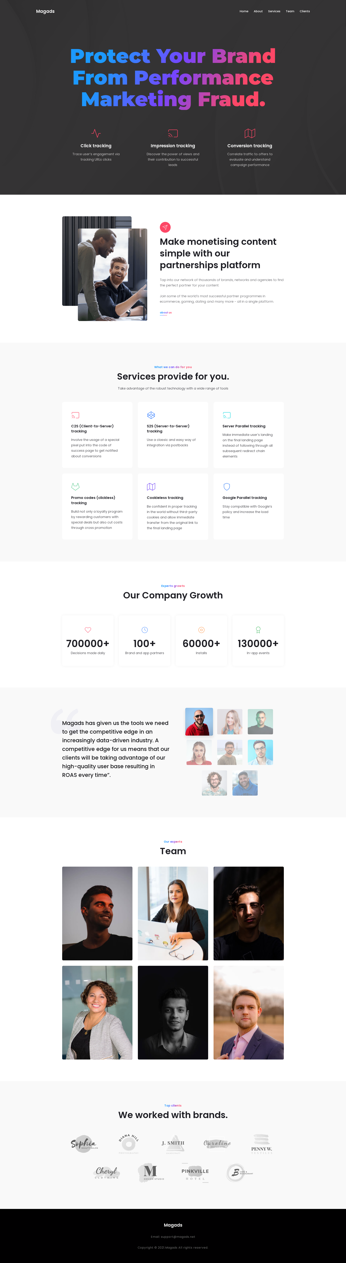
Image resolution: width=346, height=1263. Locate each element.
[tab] (199, 721)
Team (290, 11)
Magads (45, 11)
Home (244, 11)
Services (274, 11)
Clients (305, 11)
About (258, 11)
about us (166, 312)
